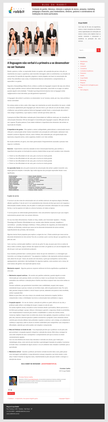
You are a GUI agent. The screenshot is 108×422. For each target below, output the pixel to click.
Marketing (11, 393)
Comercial (83, 66)
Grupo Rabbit (84, 78)
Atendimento (84, 61)
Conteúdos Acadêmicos (86, 71)
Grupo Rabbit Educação (33, 379)
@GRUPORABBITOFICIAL (49, 364)
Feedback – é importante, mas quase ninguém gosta (23, 398)
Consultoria (83, 68)
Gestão (82, 75)
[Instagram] (9, 390)
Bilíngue (82, 64)
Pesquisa (82, 82)
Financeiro (83, 73)
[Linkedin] (11, 390)
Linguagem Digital (64, 398)
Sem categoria (84, 90)
